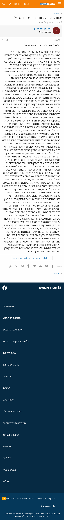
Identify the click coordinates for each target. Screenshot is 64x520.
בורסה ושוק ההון (11, 364)
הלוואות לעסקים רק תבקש (16, 341)
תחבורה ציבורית (11, 434)
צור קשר (51, 498)
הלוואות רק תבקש (12, 318)
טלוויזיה (7, 446)
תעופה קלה (8, 399)
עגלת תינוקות (9, 353)
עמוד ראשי (10, 498)
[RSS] (4, 498)
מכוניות (6, 388)
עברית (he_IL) (47, 506)
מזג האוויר (8, 376)
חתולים (6, 481)
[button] (59, 4)
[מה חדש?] (10, 4)
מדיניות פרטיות (28, 498)
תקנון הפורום (41, 498)
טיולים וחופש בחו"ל (12, 411)
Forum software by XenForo (26, 515)
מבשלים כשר (9, 469)
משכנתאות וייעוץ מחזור (14, 423)
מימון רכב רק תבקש (13, 329)
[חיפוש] (4, 4)
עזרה (19, 498)
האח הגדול (8, 306)
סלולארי (7, 458)
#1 (3, 40)
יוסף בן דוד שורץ (53, 22)
